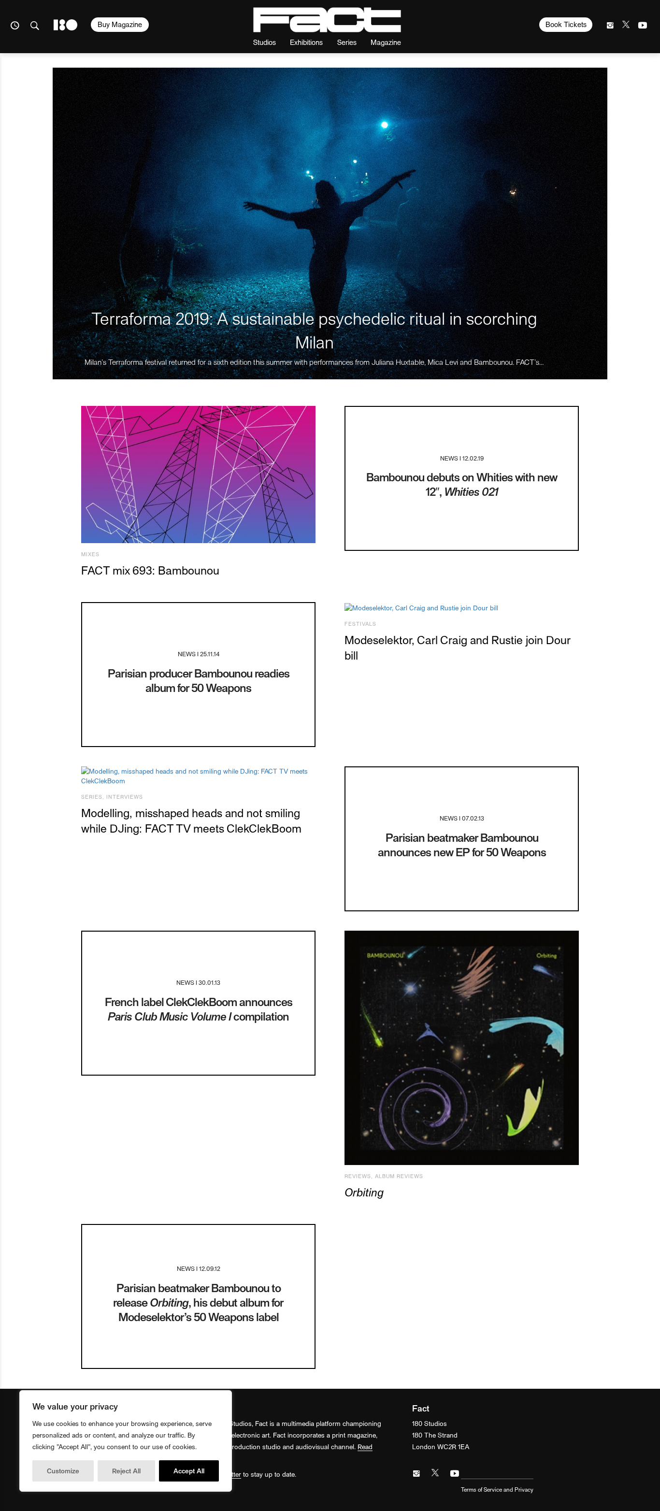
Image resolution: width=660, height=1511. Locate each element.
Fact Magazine (327, 20)
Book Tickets (566, 24)
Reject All (126, 1471)
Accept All (188, 1471)
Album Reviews (399, 1176)
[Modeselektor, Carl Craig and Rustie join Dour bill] (461, 607)
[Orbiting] (461, 1048)
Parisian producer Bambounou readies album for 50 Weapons (198, 680)
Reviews (357, 1176)
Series (347, 42)
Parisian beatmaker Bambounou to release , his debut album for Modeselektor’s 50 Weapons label (198, 1302)
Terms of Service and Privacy (497, 1489)
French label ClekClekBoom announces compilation (198, 1008)
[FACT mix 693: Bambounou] (198, 474)
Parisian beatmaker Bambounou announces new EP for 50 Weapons (462, 844)
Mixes (90, 554)
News (449, 457)
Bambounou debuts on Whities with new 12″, (461, 484)
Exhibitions (306, 42)
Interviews (124, 796)
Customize (63, 1471)
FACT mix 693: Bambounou (150, 570)
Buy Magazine (120, 24)
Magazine (386, 42)
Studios (264, 42)
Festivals (360, 623)
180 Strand (65, 24)
